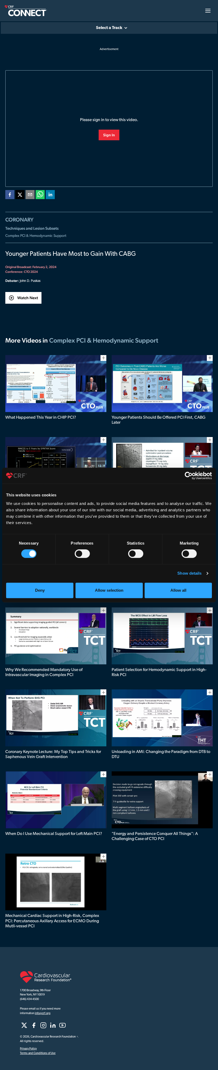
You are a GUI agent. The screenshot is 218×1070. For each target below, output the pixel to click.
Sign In (109, 135)
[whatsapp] (40, 195)
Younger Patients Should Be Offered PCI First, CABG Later (159, 420)
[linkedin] (50, 195)
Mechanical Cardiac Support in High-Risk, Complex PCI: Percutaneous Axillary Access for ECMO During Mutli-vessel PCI (52, 921)
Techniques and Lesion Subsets (31, 228)
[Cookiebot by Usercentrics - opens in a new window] (188, 476)
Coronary (19, 219)
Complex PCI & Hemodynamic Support (35, 236)
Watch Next (27, 297)
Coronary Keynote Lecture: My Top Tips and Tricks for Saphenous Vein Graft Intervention (53, 754)
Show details (189, 573)
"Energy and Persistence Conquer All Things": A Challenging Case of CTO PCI (155, 836)
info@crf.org (43, 1013)
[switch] (82, 553)
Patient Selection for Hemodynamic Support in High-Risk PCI (159, 672)
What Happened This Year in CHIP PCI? (40, 417)
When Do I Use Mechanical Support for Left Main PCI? (53, 834)
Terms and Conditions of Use (38, 1053)
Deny (40, 590)
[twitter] (19, 195)
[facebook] (9, 195)
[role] (24, 1025)
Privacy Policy (28, 1048)
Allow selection (109, 590)
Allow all (178, 590)
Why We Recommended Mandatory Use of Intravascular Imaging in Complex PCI (43, 672)
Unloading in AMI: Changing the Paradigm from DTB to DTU (161, 754)
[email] (30, 195)
